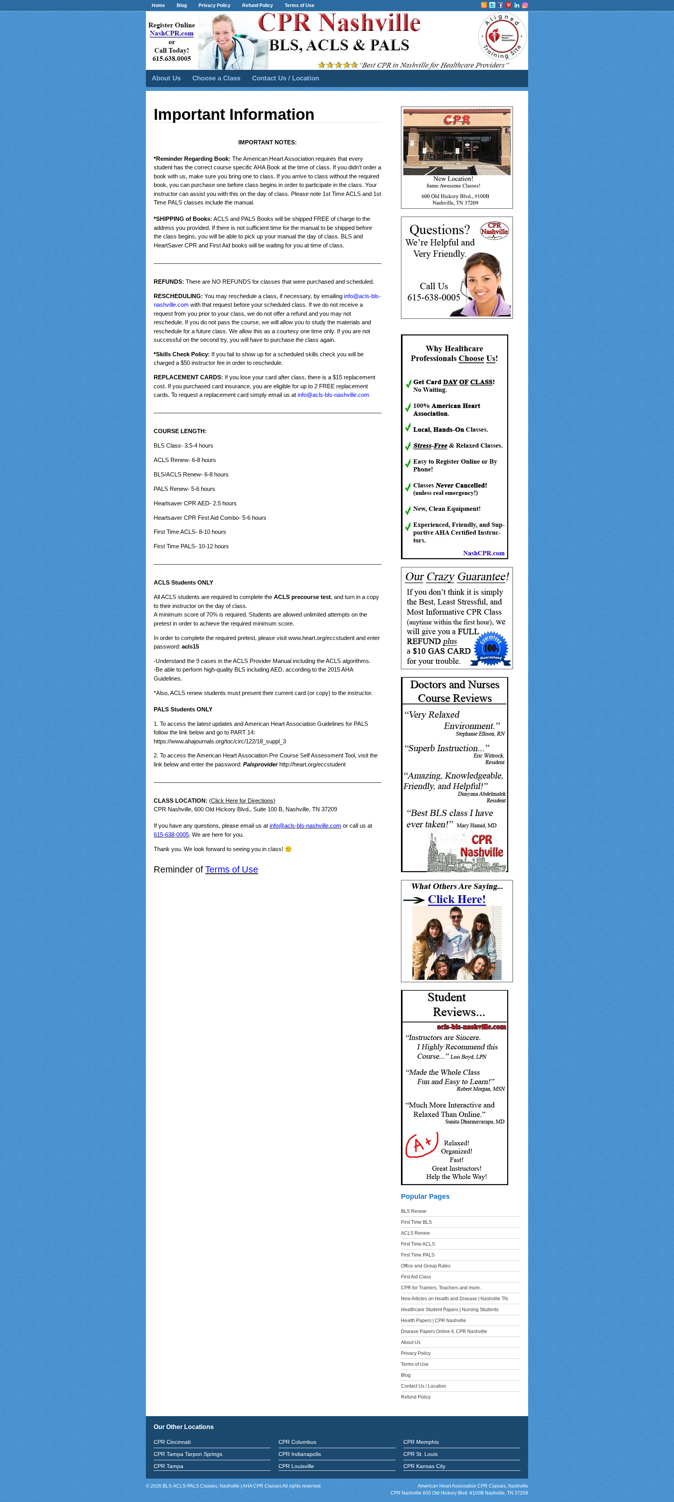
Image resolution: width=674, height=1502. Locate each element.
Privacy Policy (215, 5)
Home (158, 5)
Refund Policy (257, 5)
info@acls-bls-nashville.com (333, 394)
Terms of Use (299, 5)
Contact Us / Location (285, 78)
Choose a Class (216, 78)
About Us (166, 78)
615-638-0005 (171, 834)
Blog (182, 5)
